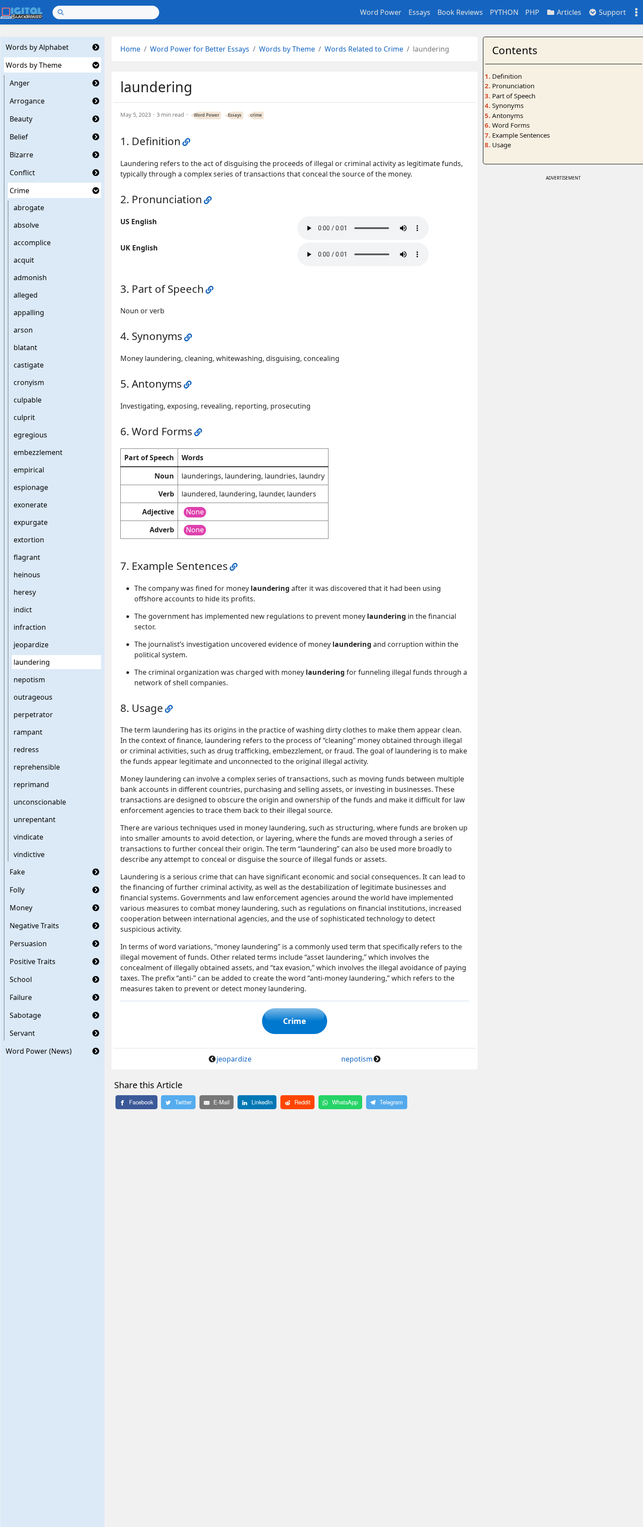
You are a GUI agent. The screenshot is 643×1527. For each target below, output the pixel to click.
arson (23, 330)
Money (21, 908)
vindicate (28, 837)
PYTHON (504, 12)
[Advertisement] (564, 244)
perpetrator (33, 714)
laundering (32, 662)
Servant (22, 1033)
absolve (26, 225)
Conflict (22, 172)
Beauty (21, 119)
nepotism (29, 679)
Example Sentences (521, 135)
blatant (25, 347)
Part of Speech (513, 95)
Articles (568, 12)
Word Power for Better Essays (199, 49)
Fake (17, 872)
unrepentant (35, 819)
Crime (19, 190)
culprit (24, 417)
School (21, 979)
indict (23, 609)
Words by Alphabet (37, 47)
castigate (29, 365)
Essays (419, 12)
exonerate (30, 505)
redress (26, 749)
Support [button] (611, 12)
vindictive (29, 854)
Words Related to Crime (364, 49)
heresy (25, 592)
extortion (29, 540)
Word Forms (511, 125)
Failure (21, 997)
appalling (29, 312)
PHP (532, 12)
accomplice (32, 242)
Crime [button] (294, 1021)
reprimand (31, 784)
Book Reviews (460, 12)
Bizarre (21, 155)
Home (130, 49)
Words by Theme (34, 65)
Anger (20, 83)
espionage (31, 487)
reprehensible (37, 767)
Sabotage (25, 1015)
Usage (501, 144)
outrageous (33, 697)
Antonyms (507, 115)
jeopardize (31, 644)
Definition (507, 76)
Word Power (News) (39, 1051)
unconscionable (40, 802)
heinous (27, 575)
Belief (19, 137)
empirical (29, 470)
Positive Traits (33, 961)
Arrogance (27, 101)
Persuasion (28, 943)
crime (256, 115)
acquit (24, 260)
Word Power (381, 12)
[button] (96, 47)
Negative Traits (34, 925)
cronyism (29, 382)
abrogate (29, 207)
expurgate (31, 522)
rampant (28, 732)
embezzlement (38, 452)
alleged (26, 295)
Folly (17, 890)
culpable (28, 400)
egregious (30, 435)
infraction (30, 627)
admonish (30, 277)
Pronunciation (513, 85)
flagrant (27, 557)
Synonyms (508, 105)
